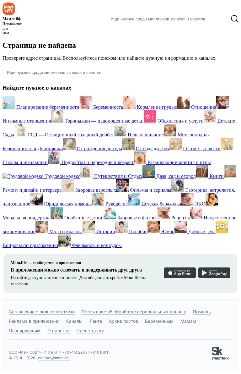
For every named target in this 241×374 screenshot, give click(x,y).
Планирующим (24, 330)
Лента (95, 321)
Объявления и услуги (180, 121)
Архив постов (123, 321)
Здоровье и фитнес (137, 217)
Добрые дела (201, 231)
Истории (105, 231)
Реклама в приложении (34, 321)
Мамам (188, 321)
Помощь (202, 311)
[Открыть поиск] (234, 19)
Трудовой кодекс (61, 176)
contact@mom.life (54, 357)
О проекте (58, 330)
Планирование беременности (47, 107)
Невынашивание (145, 134)
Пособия (137, 231)
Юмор (167, 231)
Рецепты (180, 217)
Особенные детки (83, 217)
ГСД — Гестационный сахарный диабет (70, 134)
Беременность (107, 107)
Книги (216, 176)
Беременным (159, 321)
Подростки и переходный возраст (97, 162)
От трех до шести (201, 148)
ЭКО (200, 203)
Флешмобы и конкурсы (96, 245)
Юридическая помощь (67, 203)
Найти (218, 18)
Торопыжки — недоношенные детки (103, 121)
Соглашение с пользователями (42, 311)
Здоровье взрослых (95, 190)
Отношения (203, 107)
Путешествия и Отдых (117, 176)
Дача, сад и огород (175, 176)
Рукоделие (116, 203)
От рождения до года (99, 148)
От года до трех (152, 148)
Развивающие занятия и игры (178, 162)
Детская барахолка (160, 203)
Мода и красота (65, 231)
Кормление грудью (156, 107)
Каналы (74, 321)
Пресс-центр (90, 330)
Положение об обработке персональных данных (134, 311)
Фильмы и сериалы (150, 190)
